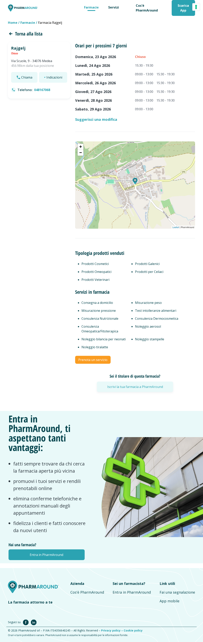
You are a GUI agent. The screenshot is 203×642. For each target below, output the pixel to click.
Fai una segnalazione (177, 592)
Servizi (113, 7)
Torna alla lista (28, 33)
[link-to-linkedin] (33, 622)
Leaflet (175, 227)
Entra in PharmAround (132, 592)
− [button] (80, 152)
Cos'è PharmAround (87, 592)
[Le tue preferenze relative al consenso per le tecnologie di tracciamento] (196, 7)
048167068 (42, 90)
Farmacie (91, 7)
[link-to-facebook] (26, 622)
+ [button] (80, 146)
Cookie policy (133, 630)
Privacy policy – (112, 630)
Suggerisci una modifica (96, 119)
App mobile (169, 601)
